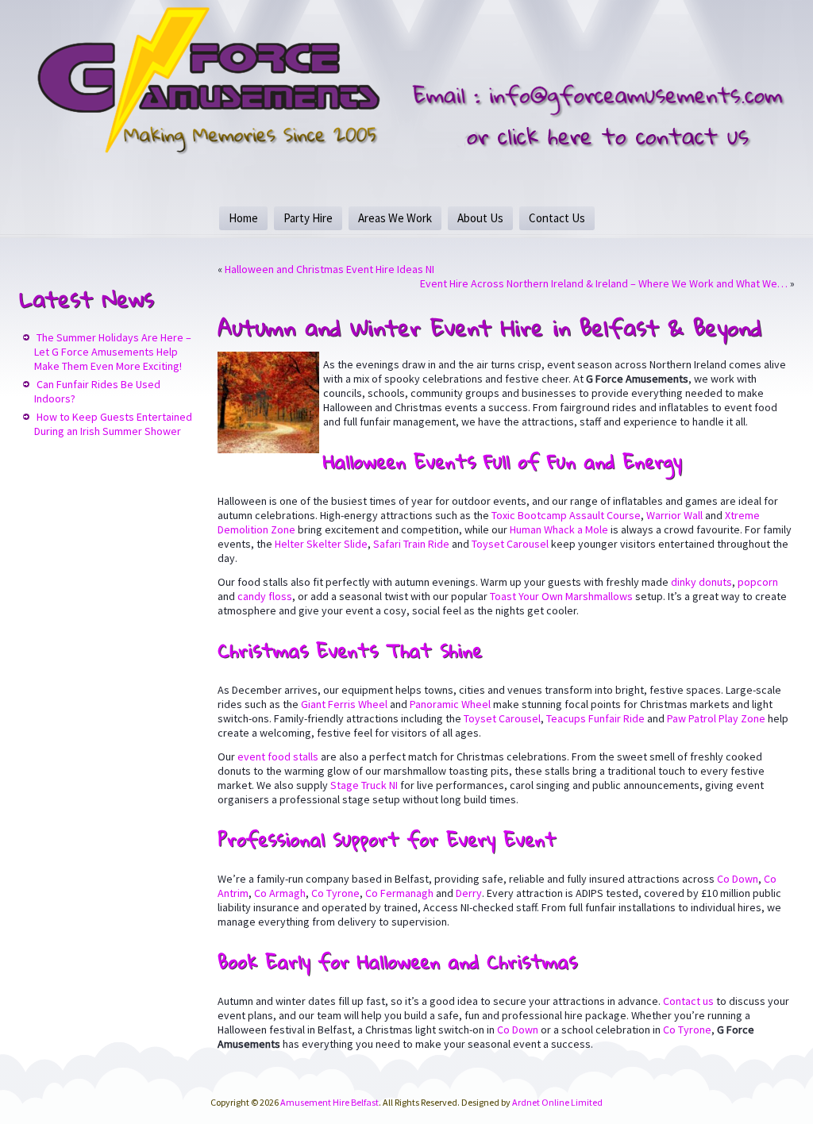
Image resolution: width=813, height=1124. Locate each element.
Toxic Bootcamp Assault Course (566, 515)
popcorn (758, 582)
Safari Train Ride (411, 544)
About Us (480, 217)
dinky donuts (701, 582)
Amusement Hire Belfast (329, 1102)
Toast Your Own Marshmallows (561, 596)
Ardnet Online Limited (557, 1102)
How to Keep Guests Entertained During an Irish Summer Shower (113, 424)
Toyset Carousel (510, 544)
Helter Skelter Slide (321, 544)
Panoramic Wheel (450, 704)
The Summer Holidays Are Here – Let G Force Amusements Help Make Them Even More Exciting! (112, 351)
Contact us (688, 1001)
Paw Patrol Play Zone (716, 718)
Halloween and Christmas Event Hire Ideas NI (329, 269)
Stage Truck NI (364, 785)
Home (243, 217)
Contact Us (557, 217)
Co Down (737, 879)
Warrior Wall (674, 515)
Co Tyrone (335, 893)
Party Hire (308, 217)
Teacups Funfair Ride (595, 718)
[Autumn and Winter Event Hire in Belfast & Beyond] (270, 453)
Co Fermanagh (399, 893)
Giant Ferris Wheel (344, 704)
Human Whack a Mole (559, 529)
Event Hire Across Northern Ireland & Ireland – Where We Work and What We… (604, 283)
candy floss (264, 596)
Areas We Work (395, 217)
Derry (469, 893)
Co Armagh (280, 893)
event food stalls (277, 756)
